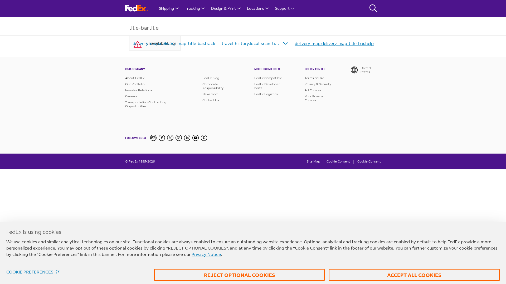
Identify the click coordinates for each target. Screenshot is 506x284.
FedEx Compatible (268, 78)
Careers (131, 96)
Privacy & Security (318, 84)
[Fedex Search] (373, 8)
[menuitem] (173, 43)
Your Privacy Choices (314, 98)
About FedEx (134, 78)
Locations (255, 8)
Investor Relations (138, 90)
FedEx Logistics (266, 94)
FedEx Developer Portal (267, 86)
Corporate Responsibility (212, 86)
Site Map (313, 161)
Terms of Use (314, 78)
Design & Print (223, 8)
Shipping (166, 8)
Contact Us (210, 100)
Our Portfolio (134, 84)
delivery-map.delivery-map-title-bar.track (174, 43)
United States (366, 70)
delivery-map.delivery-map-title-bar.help (334, 43)
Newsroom (210, 94)
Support (282, 8)
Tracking (192, 8)
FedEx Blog (210, 78)
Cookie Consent (369, 161)
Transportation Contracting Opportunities (145, 104)
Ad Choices (313, 90)
